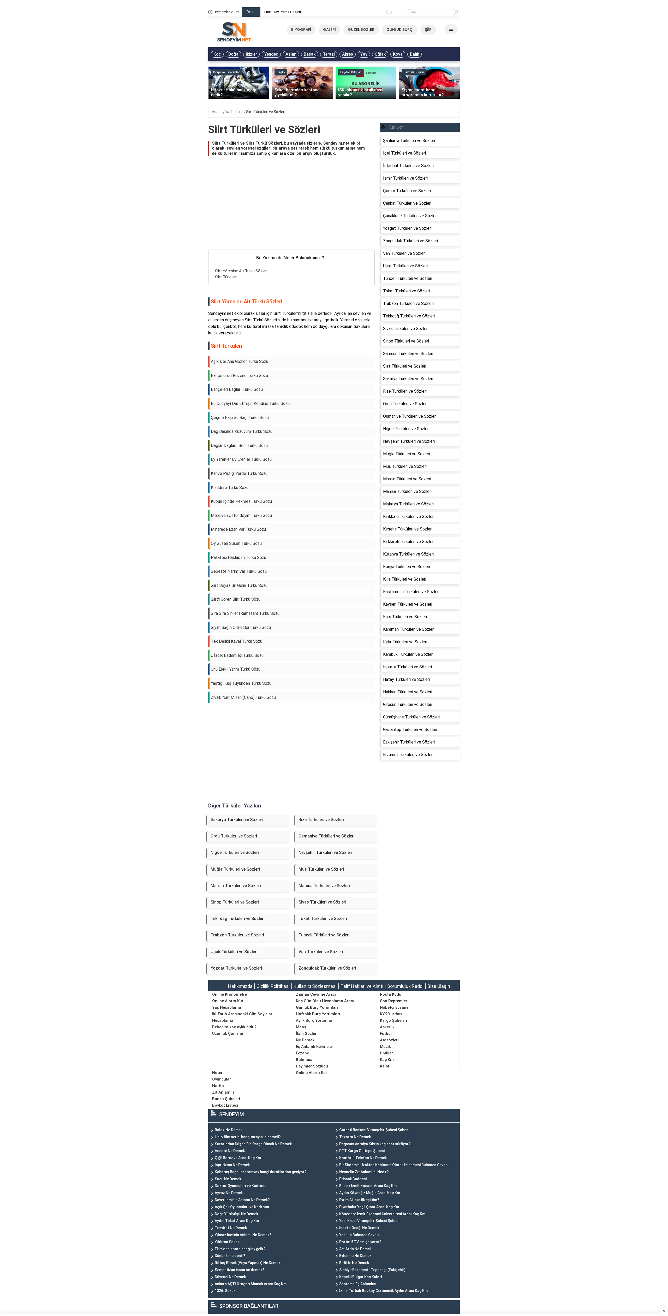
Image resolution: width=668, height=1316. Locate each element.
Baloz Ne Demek (228, 1130)
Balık (414, 54)
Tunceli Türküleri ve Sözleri (324, 935)
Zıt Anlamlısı (224, 1092)
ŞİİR (428, 29)
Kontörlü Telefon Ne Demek (363, 1158)
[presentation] (387, 12)
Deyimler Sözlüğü (312, 1066)
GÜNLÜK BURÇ (399, 29)
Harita (218, 1085)
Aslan (290, 54)
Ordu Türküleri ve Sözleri (234, 836)
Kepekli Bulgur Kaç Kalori (360, 1277)
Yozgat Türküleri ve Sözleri (236, 968)
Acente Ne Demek (230, 1151)
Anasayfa (220, 112)
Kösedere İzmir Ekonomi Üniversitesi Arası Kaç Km (382, 1214)
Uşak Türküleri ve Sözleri (234, 951)
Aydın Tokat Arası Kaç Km (237, 1221)
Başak (309, 54)
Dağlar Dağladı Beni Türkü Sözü (239, 445)
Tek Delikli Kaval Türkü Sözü (236, 641)
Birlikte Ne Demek (354, 1263)
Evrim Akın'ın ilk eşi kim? (359, 1200)
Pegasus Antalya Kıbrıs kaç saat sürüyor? (375, 1144)
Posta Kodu (390, 994)
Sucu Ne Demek (228, 1179)
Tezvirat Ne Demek (231, 1228)
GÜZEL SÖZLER (361, 29)
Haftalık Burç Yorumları (318, 1014)
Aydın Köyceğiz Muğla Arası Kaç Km (369, 1193)
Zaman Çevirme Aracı (316, 994)
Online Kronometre (229, 994)
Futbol (386, 1033)
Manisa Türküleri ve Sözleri (324, 885)
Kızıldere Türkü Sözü (229, 487)
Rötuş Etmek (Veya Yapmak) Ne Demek (247, 1263)
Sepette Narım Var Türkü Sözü (239, 571)
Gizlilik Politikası (273, 986)
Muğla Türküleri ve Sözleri (235, 869)
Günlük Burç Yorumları (317, 1007)
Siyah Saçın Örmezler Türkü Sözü (241, 627)
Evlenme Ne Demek (355, 1256)
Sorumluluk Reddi (405, 986)
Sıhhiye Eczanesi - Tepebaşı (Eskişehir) (372, 1270)
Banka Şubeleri (226, 1098)
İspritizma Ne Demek (232, 1165)
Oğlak (380, 54)
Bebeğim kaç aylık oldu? (234, 1027)
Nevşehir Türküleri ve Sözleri (325, 852)
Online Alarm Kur (227, 1001)
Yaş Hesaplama (226, 1007)
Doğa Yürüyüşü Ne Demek (236, 1214)
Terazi (329, 54)
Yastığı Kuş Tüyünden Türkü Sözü (241, 683)
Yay (363, 54)
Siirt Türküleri (226, 277)
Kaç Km (387, 1059)
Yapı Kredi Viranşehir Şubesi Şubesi (369, 1221)
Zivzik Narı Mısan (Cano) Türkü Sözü (243, 697)
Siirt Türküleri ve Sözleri (265, 112)
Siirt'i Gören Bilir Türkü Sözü (235, 599)
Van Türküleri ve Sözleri (321, 951)
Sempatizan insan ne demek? (239, 1270)
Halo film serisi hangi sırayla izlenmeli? (248, 1137)
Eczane (302, 1053)
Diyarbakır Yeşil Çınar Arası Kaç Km (369, 1207)
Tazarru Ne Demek (355, 1137)
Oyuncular (221, 1079)
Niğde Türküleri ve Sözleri (235, 852)
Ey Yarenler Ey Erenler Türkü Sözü (241, 459)
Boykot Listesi (225, 1105)
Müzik (385, 1046)
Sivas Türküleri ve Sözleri (322, 902)
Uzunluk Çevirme (227, 1033)
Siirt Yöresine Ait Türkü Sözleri (241, 271)
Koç (217, 54)
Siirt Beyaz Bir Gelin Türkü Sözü (239, 585)
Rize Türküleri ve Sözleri (321, 819)
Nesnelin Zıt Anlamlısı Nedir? (364, 1172)
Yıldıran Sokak (227, 1242)
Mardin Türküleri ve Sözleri (236, 885)
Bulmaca (304, 1059)
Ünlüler (386, 1053)
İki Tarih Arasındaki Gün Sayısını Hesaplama (242, 1017)
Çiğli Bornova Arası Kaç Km (238, 1158)
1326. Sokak (225, 1291)
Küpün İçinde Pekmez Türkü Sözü (241, 501)
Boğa (233, 54)
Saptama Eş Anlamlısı (357, 1284)
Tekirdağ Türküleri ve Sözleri (238, 918)
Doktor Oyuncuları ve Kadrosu (240, 1186)
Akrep (347, 54)
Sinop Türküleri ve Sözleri (235, 902)
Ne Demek (305, 1040)
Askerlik (387, 1027)
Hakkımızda (240, 986)
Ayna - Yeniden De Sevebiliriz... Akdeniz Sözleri (299, 12)
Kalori (385, 1066)
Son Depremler (393, 1001)
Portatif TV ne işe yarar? (360, 1242)
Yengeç (271, 54)
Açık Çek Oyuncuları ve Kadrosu (242, 1207)
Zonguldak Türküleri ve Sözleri (327, 968)
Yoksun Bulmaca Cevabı (359, 1235)
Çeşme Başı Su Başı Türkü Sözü (240, 417)
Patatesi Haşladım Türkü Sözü (238, 557)
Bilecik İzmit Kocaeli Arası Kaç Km (368, 1186)
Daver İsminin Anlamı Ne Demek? (242, 1200)
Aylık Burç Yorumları (314, 1020)
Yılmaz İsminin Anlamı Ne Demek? (243, 1235)
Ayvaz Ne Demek (229, 1193)
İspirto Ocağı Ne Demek (359, 1228)
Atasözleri (389, 1040)
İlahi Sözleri (307, 1033)
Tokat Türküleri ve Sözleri (323, 918)
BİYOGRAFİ (301, 29)
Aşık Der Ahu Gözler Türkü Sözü (239, 361)
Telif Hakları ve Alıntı (362, 986)
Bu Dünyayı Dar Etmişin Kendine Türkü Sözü (250, 403)
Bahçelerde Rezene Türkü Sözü (239, 375)
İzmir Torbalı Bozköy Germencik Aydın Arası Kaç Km (383, 1291)
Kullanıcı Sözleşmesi (315, 986)
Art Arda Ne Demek (355, 1249)
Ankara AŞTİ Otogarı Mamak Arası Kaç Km (251, 1284)
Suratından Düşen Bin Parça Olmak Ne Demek (253, 1144)
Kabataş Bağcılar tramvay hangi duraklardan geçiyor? (261, 1172)
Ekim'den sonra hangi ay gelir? (240, 1249)
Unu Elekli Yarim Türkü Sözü (235, 669)
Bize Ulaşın (438, 986)
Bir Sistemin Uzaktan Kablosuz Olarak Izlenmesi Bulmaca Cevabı (394, 1165)
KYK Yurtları (391, 1014)
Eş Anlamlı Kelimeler (314, 1046)
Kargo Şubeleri (393, 1020)
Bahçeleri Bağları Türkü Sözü (237, 389)
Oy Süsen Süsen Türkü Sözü (236, 543)
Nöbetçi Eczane (394, 1007)
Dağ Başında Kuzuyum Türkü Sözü (241, 431)
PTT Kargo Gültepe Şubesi (362, 1151)
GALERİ (329, 29)
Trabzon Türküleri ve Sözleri (237, 935)
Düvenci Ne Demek (230, 1277)
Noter (217, 1072)
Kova (398, 54)
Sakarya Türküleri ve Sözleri (237, 819)
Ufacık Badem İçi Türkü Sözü (237, 655)
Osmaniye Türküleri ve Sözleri (327, 836)
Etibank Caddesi (353, 1179)
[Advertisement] (291, 210)
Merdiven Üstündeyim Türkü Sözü (241, 515)
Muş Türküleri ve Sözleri (321, 869)
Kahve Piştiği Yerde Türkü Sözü (239, 473)
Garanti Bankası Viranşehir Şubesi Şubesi (374, 1130)
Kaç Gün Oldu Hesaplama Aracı (325, 1001)
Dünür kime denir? (230, 1256)
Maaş (301, 1027)
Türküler (237, 112)
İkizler (251, 54)
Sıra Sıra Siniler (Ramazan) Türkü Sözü (245, 613)
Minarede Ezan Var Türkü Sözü (238, 529)
